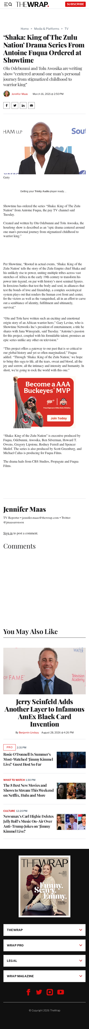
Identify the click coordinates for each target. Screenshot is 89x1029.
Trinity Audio (42, 191)
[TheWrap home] (32, 4)
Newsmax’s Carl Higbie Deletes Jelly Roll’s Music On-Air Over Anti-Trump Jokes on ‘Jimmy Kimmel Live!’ (28, 824)
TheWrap (15, 930)
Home (25, 28)
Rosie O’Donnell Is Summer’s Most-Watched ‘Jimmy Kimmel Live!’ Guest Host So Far (28, 759)
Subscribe (75, 4)
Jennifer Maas (20, 93)
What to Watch (14, 779)
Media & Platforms (46, 28)
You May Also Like (30, 631)
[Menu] (7, 4)
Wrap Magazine (20, 976)
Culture (9, 810)
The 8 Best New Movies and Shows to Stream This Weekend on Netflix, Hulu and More (28, 790)
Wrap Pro (15, 945)
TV (67, 28)
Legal (12, 960)
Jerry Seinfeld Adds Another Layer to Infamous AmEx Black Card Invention (44, 713)
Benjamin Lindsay (29, 732)
